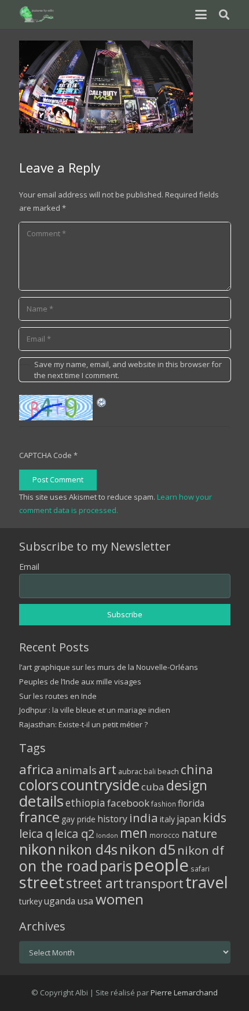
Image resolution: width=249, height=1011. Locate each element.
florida (191, 803)
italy (167, 819)
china (197, 769)
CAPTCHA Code (45, 455)
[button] (201, 14)
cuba (152, 786)
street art (94, 883)
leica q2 (74, 833)
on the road (58, 866)
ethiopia (85, 802)
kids (214, 817)
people (161, 865)
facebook (128, 802)
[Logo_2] (37, 14)
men (134, 833)
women (120, 899)
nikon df (200, 850)
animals (76, 770)
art (107, 769)
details (41, 800)
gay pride (78, 819)
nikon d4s (88, 849)
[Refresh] (102, 401)
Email (29, 566)
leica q (36, 833)
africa (36, 769)
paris (116, 866)
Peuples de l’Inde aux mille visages (80, 681)
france (39, 817)
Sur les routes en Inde (58, 696)
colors (38, 784)
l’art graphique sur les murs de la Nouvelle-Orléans (108, 667)
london (107, 835)
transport (154, 883)
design (186, 785)
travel (206, 882)
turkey (30, 901)
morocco (164, 835)
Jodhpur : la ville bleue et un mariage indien (94, 710)
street (41, 882)
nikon (37, 849)
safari (200, 868)
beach (168, 771)
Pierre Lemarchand (184, 992)
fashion (163, 803)
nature (199, 833)
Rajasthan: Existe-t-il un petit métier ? (83, 724)
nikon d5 (147, 849)
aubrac (130, 771)
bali (150, 771)
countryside (100, 785)
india (143, 817)
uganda (59, 901)
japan (189, 818)
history (112, 818)
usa (85, 900)
